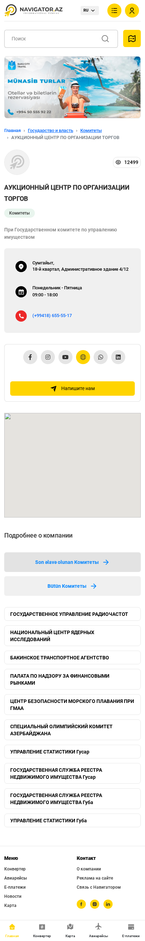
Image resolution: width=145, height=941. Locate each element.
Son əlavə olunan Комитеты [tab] (67, 562)
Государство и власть (50, 130)
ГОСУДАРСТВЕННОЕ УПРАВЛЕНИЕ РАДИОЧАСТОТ (69, 614)
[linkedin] (108, 904)
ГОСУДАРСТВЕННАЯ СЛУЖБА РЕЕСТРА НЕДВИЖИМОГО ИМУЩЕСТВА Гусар (56, 773)
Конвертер (15, 869)
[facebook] (81, 904)
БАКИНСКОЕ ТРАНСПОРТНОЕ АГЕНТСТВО (59, 657)
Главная (12, 130)
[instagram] (94, 904)
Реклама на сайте (95, 878)
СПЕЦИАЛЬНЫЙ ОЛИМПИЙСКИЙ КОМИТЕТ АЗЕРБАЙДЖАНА (61, 730)
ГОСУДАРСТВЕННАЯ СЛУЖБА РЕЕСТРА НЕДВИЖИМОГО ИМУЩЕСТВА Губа (56, 798)
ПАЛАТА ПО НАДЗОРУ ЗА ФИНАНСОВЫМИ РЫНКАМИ (59, 679)
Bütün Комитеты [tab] (67, 586)
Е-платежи (15, 887)
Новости (12, 896)
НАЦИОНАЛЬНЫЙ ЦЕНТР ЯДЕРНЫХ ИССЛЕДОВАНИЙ (52, 636)
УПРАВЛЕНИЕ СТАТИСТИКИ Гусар (49, 752)
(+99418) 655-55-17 (52, 315)
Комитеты (91, 130)
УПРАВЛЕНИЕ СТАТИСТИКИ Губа (48, 820)
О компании (89, 869)
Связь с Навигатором (99, 887)
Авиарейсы (15, 878)
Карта (10, 905)
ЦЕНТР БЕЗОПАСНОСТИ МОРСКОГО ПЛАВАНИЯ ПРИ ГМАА (72, 704)
